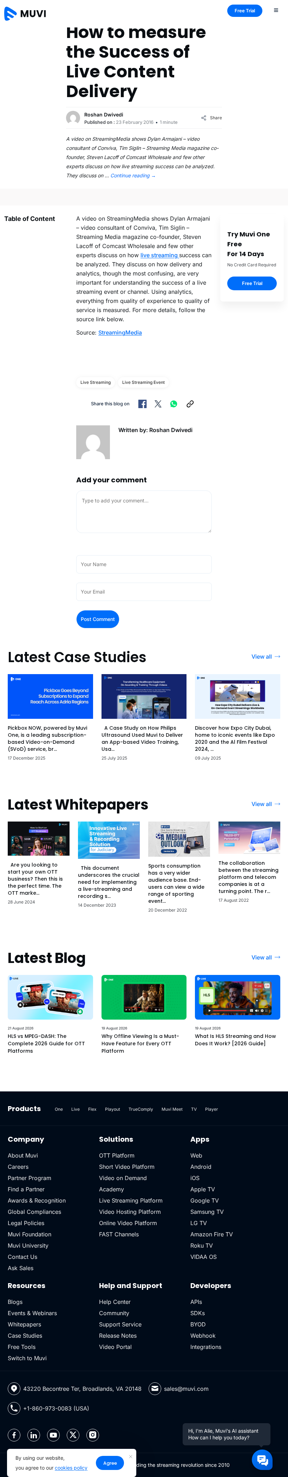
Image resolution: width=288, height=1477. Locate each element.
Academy (111, 1189)
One (59, 1109)
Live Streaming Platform (131, 1200)
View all (261, 656)
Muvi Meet (172, 1109)
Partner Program (29, 1177)
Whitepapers (24, 1324)
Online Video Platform (128, 1222)
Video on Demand (123, 1177)
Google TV (204, 1200)
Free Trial (245, 10)
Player (211, 1109)
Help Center (115, 1301)
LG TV (198, 1222)
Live (75, 1109)
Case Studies (25, 1335)
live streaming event (143, 382)
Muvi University (28, 1245)
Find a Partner (26, 1189)
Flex (92, 1109)
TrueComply (141, 1109)
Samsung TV (207, 1211)
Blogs (15, 1301)
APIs (196, 1301)
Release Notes (118, 1335)
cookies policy (71, 1468)
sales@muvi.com (186, 1388)
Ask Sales (20, 1268)
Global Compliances (34, 1211)
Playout (112, 1109)
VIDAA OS (203, 1256)
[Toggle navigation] (276, 10)
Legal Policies (26, 1222)
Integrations (205, 1346)
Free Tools (21, 1346)
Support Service (120, 1324)
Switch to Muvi (27, 1358)
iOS (194, 1177)
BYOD (198, 1324)
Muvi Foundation (29, 1234)
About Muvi (23, 1155)
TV (194, 1109)
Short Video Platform (127, 1166)
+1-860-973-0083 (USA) (56, 1408)
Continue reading (133, 175)
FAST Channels (119, 1234)
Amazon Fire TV (211, 1234)
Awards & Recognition (37, 1200)
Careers (18, 1166)
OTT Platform (117, 1155)
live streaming (159, 255)
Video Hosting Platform (130, 1211)
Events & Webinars (32, 1313)
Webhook (203, 1335)
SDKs (197, 1313)
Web (196, 1155)
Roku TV (201, 1245)
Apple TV (202, 1189)
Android (200, 1166)
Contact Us (22, 1256)
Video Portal (115, 1346)
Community (114, 1313)
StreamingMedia (120, 332)
